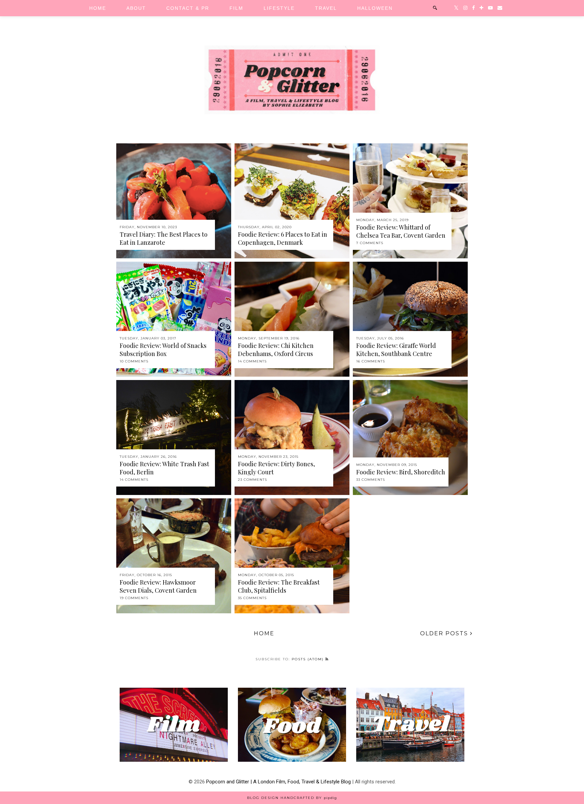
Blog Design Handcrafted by (292, 798)
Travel (326, 8)
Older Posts (445, 633)
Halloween (375, 8)
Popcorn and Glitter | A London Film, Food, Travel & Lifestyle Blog (278, 782)
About (136, 8)
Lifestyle (279, 8)
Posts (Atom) (308, 659)
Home (97, 8)
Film (236, 8)
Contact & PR (187, 8)
